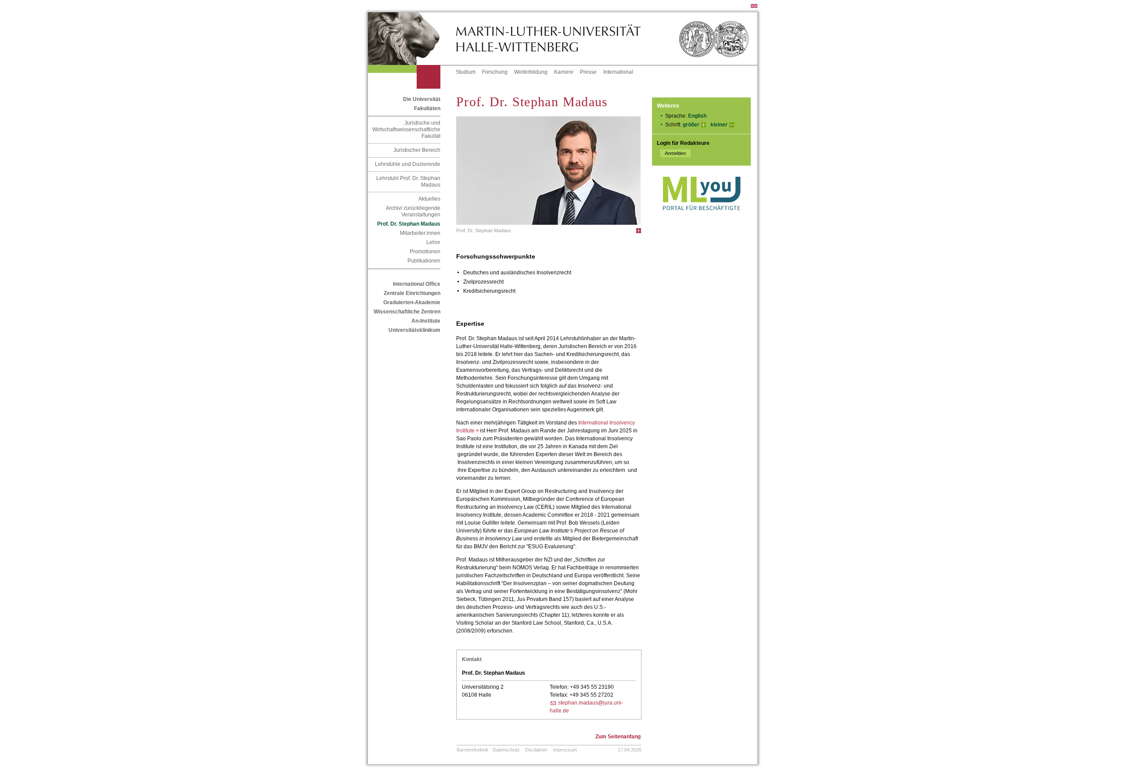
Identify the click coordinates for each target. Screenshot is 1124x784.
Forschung (495, 72)
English (697, 116)
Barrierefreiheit (472, 749)
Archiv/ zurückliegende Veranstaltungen (413, 211)
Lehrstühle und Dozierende (407, 164)
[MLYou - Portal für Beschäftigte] (701, 219)
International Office (416, 284)
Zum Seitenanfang (618, 737)
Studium (466, 72)
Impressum (565, 749)
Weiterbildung (531, 72)
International (618, 72)
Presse (588, 72)
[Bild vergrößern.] (638, 230)
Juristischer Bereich (416, 150)
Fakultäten (427, 108)
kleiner (719, 125)
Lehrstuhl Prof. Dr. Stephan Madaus (408, 181)
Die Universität (421, 99)
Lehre (433, 242)
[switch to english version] (754, 6)
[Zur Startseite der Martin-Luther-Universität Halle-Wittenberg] (412, 38)
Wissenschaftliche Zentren (407, 312)
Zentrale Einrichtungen (412, 293)
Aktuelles (429, 199)
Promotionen (425, 251)
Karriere (563, 72)
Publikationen (423, 261)
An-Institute (425, 321)
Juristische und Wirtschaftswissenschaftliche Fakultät (406, 129)
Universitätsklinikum (414, 330)
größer (691, 125)
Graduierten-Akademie (411, 302)
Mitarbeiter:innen (420, 233)
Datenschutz (506, 749)
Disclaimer (536, 749)
